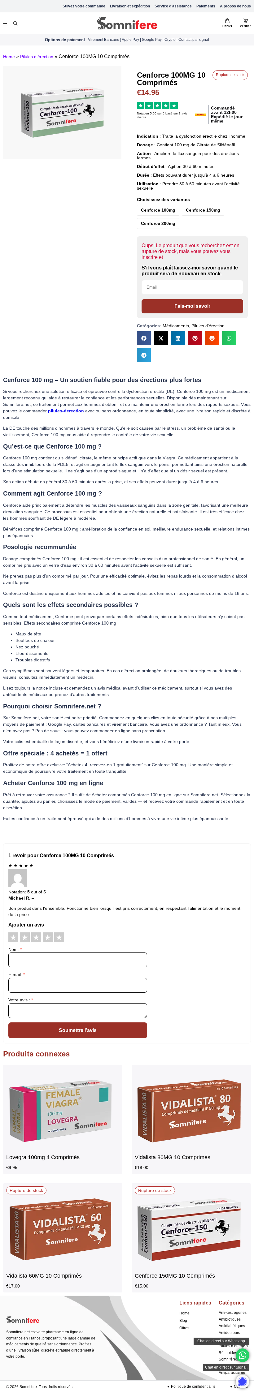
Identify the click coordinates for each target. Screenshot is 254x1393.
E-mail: (16, 974)
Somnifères (228, 1359)
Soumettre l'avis (78, 1030)
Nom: (15, 949)
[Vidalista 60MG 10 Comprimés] (60, 1266)
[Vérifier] (245, 20)
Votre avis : (20, 999)
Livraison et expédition (130, 6)
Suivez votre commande (84, 6)
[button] (144, 338)
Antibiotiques (230, 1319)
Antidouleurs (229, 1333)
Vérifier (245, 26)
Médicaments (176, 325)
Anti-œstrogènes (233, 1312)
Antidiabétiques (232, 1326)
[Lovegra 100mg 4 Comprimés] (60, 1148)
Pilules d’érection (233, 1346)
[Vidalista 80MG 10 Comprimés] (189, 1148)
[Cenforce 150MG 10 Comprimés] (189, 1266)
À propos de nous (235, 6)
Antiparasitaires (232, 1372)
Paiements (205, 6)
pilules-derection (66, 410)
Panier (227, 26)
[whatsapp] (242, 1381)
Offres (184, 1328)
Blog (183, 1320)
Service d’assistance (173, 6)
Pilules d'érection (36, 56)
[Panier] (227, 20)
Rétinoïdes (228, 1353)
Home (9, 56)
